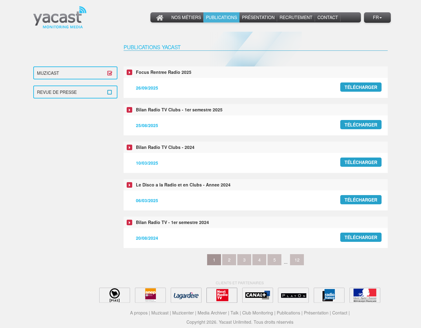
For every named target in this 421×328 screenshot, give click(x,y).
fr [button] (376, 17)
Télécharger (361, 87)
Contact (327, 17)
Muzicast (48, 73)
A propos (139, 313)
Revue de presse (57, 92)
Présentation (258, 17)
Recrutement (296, 17)
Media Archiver (212, 313)
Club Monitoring (257, 313)
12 (297, 260)
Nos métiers (186, 17)
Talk (235, 313)
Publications (221, 17)
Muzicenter (183, 313)
